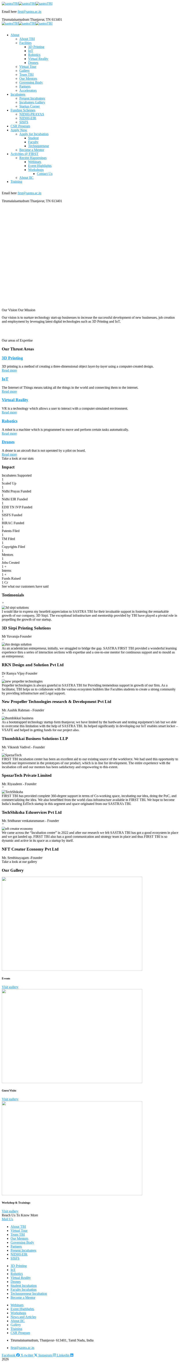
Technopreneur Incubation (29, 1293)
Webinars (17, 1305)
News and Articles (23, 1317)
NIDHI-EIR (19, 1254)
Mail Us (7, 1219)
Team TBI (18, 1234)
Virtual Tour (19, 1230)
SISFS (15, 1258)
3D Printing (12, 358)
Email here (9, 11)
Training (16, 1329)
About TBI (18, 1226)
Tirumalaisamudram (15, 19)
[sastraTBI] (10, 4)
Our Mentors (19, 1238)
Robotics (9, 421)
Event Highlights (22, 1309)
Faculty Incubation (23, 1289)
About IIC (18, 1321)
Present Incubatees (23, 1250)
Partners (16, 1246)
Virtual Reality (15, 400)
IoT (5, 379)
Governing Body (22, 1242)
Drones (8, 442)
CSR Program (20, 1333)
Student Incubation (24, 1285)
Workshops (18, 1313)
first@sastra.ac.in (29, 11)
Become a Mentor (23, 1297)
